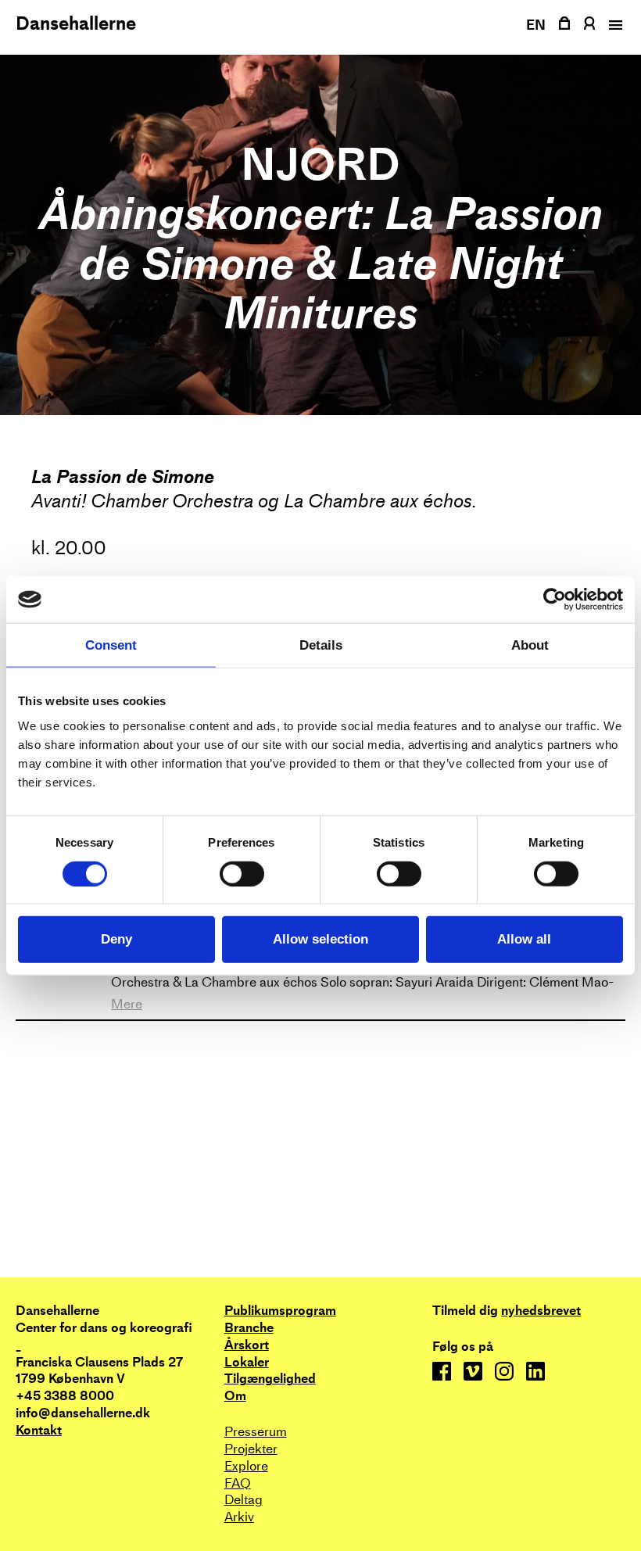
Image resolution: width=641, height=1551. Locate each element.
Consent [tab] (111, 645)
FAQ (237, 1483)
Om (235, 1396)
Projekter (251, 1449)
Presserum (255, 1432)
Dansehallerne (76, 23)
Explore (246, 1466)
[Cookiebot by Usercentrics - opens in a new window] (554, 599)
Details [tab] (320, 645)
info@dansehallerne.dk (83, 1413)
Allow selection (320, 939)
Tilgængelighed (270, 1378)
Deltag (243, 1500)
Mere (126, 1004)
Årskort (246, 1345)
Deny (116, 939)
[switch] (242, 873)
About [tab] (530, 645)
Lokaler (246, 1362)
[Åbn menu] (613, 25)
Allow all (524, 939)
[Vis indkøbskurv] (564, 23)
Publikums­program (280, 1310)
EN (536, 24)
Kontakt (39, 1430)
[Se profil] (589, 23)
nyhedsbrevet (541, 1311)
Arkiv (239, 1517)
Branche (249, 1328)
